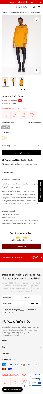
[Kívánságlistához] (36, 19)
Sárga (4, 138)
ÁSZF (22, 309)
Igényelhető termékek (18, 12)
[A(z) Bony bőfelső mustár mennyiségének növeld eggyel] (38, 145)
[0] (38, 6)
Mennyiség (6, 145)
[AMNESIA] (21, 7)
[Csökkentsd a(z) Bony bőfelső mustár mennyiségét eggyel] (15, 145)
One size (5, 127)
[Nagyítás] (36, 70)
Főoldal (4, 12)
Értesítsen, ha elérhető (21, 153)
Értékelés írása (21, 246)
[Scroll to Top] (39, 382)
